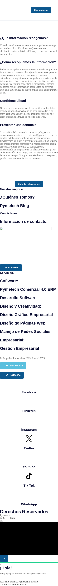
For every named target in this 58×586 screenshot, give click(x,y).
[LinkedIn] (29, 401)
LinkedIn (29, 411)
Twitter (29, 448)
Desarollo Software (18, 297)
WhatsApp (29, 504)
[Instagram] (29, 420)
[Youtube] (29, 457)
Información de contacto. (24, 221)
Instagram (29, 429)
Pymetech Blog (14, 205)
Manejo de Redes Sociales (25, 331)
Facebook (29, 392)
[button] (55, 10)
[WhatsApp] (29, 495)
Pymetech (5, 515)
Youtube (29, 467)
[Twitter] (29, 439)
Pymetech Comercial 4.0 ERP (28, 289)
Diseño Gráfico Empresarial (26, 314)
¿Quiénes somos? (17, 197)
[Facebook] (29, 383)
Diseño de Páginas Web (22, 323)
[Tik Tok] (29, 476)
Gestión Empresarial (19, 348)
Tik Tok (29, 485)
